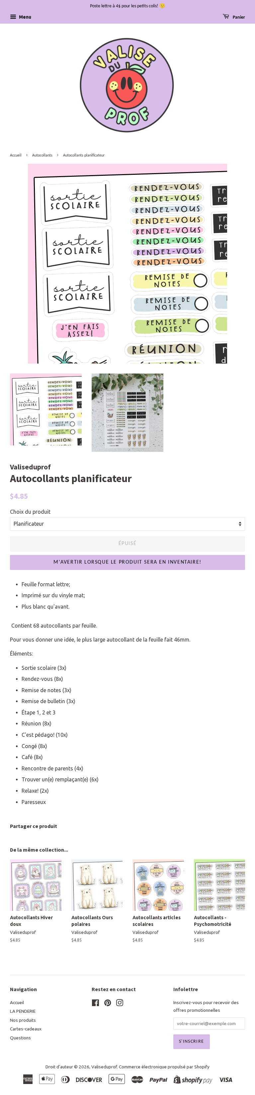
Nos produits (23, 1020)
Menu (24, 17)
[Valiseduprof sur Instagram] (119, 1004)
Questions (20, 1037)
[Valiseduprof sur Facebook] (95, 1004)
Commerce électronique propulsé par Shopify (164, 1066)
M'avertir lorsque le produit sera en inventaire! (127, 562)
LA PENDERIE (23, 1011)
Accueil (16, 155)
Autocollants (42, 155)
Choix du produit (30, 512)
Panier (238, 17)
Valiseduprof (104, 1066)
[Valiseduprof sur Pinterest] (107, 1004)
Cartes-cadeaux (26, 1028)
